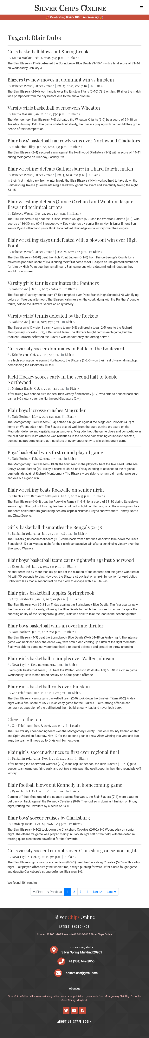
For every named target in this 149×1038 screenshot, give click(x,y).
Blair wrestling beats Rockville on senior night (56, 490)
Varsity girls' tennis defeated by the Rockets (53, 316)
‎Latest (64, 926)
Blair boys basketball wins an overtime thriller (56, 625)
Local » (75, 725)
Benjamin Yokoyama (45, 496)
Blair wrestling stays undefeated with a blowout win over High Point (72, 243)
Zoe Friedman (22, 693)
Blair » (74, 58)
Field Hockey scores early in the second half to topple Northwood (62, 379)
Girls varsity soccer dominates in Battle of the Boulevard (66, 348)
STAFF (77, 1021)
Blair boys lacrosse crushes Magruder (47, 410)
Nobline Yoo (20, 289)
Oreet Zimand (45, 86)
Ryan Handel (21, 566)
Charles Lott (20, 496)
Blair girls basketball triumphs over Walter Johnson (61, 658)
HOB (87, 926)
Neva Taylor (20, 665)
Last (110, 892)
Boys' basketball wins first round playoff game (55, 452)
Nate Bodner (21, 416)
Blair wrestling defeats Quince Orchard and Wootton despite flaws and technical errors (70, 204)
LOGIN (87, 1021)
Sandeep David (22, 824)
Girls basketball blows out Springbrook (48, 51)
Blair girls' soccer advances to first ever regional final (63, 752)
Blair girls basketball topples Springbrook (51, 593)
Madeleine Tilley (23, 147)
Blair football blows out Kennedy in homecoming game (65, 785)
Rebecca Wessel (22, 86)
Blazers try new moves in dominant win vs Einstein (61, 79)
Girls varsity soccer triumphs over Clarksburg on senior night (72, 850)
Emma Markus (22, 58)
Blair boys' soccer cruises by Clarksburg (49, 817)
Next (96, 892)
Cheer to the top (24, 719)
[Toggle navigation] (141, 8)
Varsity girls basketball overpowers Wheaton (54, 108)
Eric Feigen (20, 355)
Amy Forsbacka (22, 599)
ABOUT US (64, 1021)
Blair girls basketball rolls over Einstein (49, 686)
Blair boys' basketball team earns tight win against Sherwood (71, 560)
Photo (77, 926)
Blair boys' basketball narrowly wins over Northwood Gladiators (74, 140)
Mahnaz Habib (22, 388)
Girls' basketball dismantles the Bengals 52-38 (55, 527)
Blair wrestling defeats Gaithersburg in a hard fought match (70, 168)
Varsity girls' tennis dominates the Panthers (53, 283)
